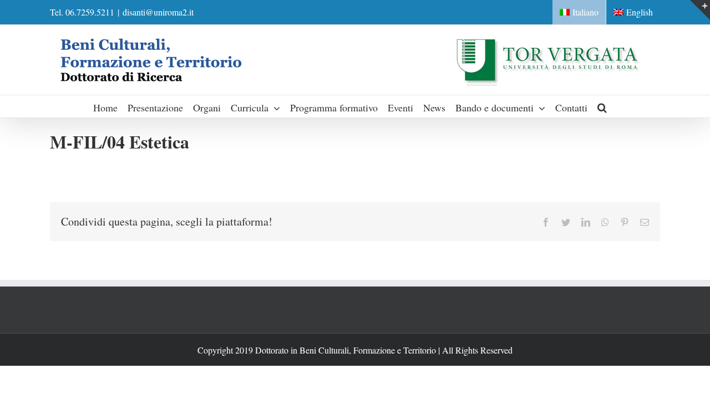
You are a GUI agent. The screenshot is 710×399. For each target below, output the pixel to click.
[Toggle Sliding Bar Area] (700, 10)
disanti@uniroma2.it (158, 12)
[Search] (602, 106)
